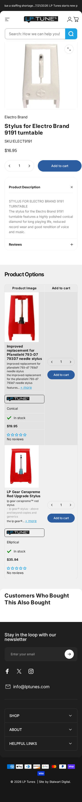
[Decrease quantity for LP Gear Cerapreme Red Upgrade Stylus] (52, 505)
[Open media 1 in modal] (69, 49)
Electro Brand (16, 117)
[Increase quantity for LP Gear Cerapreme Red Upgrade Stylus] (70, 505)
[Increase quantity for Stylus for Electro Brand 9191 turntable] (29, 165)
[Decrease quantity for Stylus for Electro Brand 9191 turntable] (9, 165)
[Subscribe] (69, 654)
